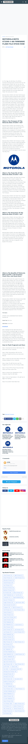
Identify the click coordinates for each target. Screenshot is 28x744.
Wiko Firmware (7, 708)
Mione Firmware (19, 641)
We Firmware (7, 706)
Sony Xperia (18, 678)
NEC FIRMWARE (7, 649)
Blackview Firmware (8, 590)
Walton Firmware (19, 703)
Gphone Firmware (17, 607)
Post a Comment (14, 472)
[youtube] (17, 490)
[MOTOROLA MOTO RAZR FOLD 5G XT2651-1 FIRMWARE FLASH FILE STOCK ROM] (7, 430)
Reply (5, 467)
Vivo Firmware (7, 703)
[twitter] (11, 490)
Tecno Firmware (8, 688)
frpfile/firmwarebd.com (15, 531)
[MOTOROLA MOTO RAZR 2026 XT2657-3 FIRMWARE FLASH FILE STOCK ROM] (7, 444)
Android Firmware (8, 582)
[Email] (20, 419)
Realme (14, 666)
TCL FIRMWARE (7, 683)
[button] (1, 2)
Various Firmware (8, 701)
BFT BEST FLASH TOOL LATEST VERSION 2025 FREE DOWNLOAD (17, 543)
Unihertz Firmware (8, 696)
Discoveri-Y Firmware (8, 600)
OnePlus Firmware (8, 659)
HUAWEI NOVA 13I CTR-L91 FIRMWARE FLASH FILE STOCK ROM (16, 554)
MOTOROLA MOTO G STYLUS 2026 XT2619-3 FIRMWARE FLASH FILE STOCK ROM (20, 436)
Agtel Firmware (18, 575)
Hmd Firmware (7, 609)
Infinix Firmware (8, 627)
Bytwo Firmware (17, 592)
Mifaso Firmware (7, 641)
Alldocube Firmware (8, 580)
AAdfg (8, 462)
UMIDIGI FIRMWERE (8, 693)
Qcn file (6, 666)
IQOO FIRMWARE (8, 624)
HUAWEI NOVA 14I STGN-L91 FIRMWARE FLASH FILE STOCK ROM (16, 560)
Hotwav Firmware (8, 614)
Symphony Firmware (8, 681)
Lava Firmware (7, 632)
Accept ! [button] (5, 740)
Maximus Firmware (8, 637)
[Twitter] (14, 419)
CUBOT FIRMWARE (8, 595)
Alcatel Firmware (19, 577)
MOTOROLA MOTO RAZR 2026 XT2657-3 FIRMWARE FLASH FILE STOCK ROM (7, 451)
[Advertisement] (14, 19)
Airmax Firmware (7, 577)
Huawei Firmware (8, 619)
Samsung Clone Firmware (9, 671)
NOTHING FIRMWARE (8, 651)
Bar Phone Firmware (8, 587)
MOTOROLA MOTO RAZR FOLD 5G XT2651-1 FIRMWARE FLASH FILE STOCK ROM (7, 436)
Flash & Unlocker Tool (9, 604)
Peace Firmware (19, 664)
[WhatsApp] (17, 419)
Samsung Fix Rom (8, 676)
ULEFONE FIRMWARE (9, 691)
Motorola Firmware (10, 36)
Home (3, 36)
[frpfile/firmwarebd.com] (5, 533)
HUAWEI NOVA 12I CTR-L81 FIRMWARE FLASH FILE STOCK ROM (16, 565)
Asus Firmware (7, 585)
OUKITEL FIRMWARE (8, 656)
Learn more (10, 736)
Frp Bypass (6, 607)
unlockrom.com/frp (14, 536)
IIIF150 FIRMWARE (8, 622)
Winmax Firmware (18, 708)
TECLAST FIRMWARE (9, 686)
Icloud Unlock (18, 624)
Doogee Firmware (8, 602)
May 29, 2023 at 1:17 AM (11, 463)
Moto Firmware (7, 644)
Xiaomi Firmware (19, 711)
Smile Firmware (7, 678)
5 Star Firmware (7, 575)
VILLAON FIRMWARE (8, 698)
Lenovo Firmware (19, 632)
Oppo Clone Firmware (9, 661)
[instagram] (23, 490)
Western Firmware (18, 706)
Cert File (18, 595)
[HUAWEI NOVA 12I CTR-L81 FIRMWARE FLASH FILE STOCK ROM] (5, 566)
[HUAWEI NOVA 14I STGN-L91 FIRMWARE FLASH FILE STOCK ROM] (5, 560)
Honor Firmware (19, 609)
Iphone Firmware (8, 629)
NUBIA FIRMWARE (8, 654)
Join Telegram (12, 482)
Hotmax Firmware (7, 612)
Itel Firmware (19, 629)
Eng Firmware (20, 602)
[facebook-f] (5, 490)
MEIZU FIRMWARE (8, 634)
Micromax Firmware (8, 639)
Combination (7, 597)
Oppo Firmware (7, 664)
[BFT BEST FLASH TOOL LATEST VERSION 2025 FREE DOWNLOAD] (5, 544)
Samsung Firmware (8, 674)
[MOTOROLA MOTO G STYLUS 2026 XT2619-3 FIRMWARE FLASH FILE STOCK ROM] (20, 430)
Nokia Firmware (19, 654)
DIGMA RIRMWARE (18, 597)
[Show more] (23, 419)
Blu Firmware (7, 592)
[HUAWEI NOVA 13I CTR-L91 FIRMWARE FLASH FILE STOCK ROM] (5, 554)
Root (5, 669)
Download (5, 326)
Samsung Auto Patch (15, 669)
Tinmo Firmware (19, 688)
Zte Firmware (7, 713)
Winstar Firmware (7, 711)
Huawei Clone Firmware (9, 617)
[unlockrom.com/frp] (5, 538)
